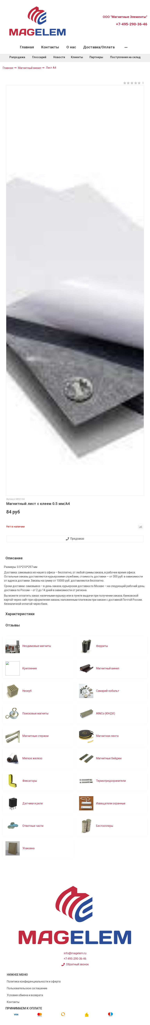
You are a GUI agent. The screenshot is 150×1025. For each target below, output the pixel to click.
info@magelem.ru (75, 953)
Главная (27, 47)
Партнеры (96, 57)
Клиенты (77, 57)
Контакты (50, 47)
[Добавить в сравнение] (141, 527)
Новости (59, 57)
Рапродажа (17, 57)
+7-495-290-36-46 (131, 24)
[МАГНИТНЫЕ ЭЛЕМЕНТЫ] (37, 20)
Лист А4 (51, 67)
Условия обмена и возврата (25, 995)
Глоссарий (39, 57)
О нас (71, 47)
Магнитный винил (30, 67)
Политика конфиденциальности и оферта (34, 981)
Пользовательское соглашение (27, 988)
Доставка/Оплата (99, 47)
